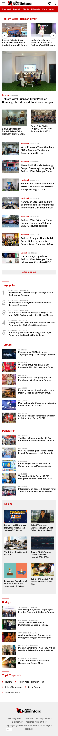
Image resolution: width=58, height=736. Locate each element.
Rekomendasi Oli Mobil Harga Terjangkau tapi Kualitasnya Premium (30, 294)
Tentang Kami (15, 719)
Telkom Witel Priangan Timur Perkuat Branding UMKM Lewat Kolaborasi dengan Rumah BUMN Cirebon (27, 102)
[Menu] (4, 3)
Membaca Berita (13, 693)
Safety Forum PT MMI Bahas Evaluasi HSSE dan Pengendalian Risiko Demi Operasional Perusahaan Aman (31, 323)
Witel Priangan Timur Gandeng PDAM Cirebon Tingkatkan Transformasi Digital (37, 150)
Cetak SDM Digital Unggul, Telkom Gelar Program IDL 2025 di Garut (41, 129)
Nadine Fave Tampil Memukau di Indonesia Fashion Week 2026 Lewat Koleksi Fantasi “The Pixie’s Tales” (14, 42)
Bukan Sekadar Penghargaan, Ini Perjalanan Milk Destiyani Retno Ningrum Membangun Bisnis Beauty (35, 378)
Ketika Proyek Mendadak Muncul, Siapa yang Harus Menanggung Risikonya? (34, 464)
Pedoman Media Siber (35, 722)
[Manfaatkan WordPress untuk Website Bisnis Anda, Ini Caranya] (9, 405)
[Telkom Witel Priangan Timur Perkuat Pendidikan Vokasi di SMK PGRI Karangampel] (10, 222)
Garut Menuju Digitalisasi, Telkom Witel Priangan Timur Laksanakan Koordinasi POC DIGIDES (36, 261)
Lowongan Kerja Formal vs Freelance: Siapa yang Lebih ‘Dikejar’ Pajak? (15, 583)
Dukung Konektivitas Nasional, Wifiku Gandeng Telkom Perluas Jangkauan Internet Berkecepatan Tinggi (36, 649)
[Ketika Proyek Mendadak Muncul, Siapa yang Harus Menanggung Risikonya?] (9, 465)
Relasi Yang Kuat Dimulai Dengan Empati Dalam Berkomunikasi (42, 527)
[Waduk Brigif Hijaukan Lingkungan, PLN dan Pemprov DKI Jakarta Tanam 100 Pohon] (9, 611)
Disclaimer (17, 722)
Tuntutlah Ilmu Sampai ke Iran (15, 553)
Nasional (25, 144)
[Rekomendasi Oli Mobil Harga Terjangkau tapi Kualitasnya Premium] (9, 354)
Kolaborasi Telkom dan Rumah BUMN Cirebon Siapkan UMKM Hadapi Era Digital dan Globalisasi (37, 188)
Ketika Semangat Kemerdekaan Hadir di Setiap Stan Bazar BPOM (36, 417)
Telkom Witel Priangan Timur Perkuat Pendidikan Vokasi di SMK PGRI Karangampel (36, 223)
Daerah (5, 95)
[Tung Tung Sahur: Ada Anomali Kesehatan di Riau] (42, 569)
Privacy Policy (43, 719)
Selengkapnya (29, 272)
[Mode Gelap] (49, 3)
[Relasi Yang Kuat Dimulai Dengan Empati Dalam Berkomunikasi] (42, 516)
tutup (9, 730)
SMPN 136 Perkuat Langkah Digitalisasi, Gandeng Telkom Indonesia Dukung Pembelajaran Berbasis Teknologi (34, 623)
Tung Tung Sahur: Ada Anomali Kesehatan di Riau (42, 581)
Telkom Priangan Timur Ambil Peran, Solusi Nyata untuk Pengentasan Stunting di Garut (37, 241)
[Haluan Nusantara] (19, 3)
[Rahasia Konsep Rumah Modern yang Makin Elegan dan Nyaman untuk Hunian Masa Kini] (9, 392)
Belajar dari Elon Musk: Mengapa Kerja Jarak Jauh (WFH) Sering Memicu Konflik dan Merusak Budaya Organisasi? (31, 313)
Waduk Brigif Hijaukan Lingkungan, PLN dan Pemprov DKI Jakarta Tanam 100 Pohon (36, 611)
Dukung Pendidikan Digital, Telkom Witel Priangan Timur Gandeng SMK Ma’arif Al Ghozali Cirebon (14, 131)
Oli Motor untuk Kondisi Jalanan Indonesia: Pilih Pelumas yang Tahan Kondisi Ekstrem (36, 366)
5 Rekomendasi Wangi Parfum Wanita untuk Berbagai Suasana (29, 303)
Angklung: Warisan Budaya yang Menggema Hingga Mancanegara (34, 636)
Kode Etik (28, 719)
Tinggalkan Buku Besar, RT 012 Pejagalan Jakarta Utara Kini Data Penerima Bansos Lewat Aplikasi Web (36, 477)
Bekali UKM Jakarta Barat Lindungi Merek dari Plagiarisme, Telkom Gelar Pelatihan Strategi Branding (43, 42)
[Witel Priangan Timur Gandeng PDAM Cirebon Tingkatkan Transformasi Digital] (10, 149)
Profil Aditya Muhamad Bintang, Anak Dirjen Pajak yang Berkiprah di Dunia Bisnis (30, 333)
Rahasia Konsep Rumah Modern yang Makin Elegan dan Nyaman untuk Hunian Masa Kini (36, 391)
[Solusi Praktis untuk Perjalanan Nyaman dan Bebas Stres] (9, 662)
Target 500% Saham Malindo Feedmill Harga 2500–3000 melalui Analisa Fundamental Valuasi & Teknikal (42, 555)
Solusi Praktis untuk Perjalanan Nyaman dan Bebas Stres (33, 661)
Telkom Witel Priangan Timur (31, 682)
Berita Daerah (34, 687)
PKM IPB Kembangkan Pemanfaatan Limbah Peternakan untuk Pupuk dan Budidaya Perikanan (36, 452)
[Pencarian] (54, 3)
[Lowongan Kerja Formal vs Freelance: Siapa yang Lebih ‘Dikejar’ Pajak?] (15, 570)
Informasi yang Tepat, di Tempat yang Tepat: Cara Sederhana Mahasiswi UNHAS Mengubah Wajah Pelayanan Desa (37, 490)
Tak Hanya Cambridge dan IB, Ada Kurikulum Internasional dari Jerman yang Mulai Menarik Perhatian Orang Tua (36, 439)
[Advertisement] (29, 731)
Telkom (8, 682)
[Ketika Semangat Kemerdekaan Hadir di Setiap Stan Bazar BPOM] (9, 418)
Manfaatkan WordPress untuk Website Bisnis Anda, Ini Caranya (37, 404)
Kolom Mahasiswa (13, 687)
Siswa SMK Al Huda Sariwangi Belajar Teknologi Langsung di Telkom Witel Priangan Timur (37, 168)
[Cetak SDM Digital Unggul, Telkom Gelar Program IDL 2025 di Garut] (43, 117)
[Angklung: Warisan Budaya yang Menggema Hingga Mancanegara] (9, 637)
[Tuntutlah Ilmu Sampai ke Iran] (15, 543)
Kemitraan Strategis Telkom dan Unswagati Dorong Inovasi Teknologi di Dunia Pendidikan (37, 205)
